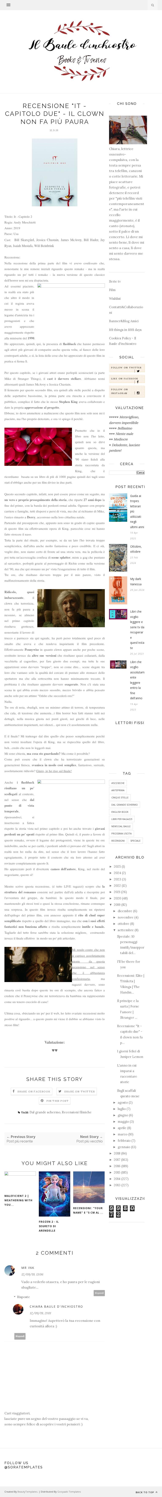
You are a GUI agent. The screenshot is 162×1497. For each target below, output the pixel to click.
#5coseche (117, 783)
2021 (117, 892)
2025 (117, 866)
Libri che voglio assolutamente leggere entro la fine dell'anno (137, 680)
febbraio (124, 1141)
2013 (117, 1185)
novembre (126, 917)
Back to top (145, 1492)
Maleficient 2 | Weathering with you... (18, 1200)
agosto (123, 1102)
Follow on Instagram (119, 391)
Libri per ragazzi (121, 819)
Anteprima (117, 790)
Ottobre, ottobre (136, 549)
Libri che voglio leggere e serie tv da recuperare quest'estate (137, 629)
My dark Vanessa (136, 581)
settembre (126, 930)
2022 (117, 886)
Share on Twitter (79, 1091)
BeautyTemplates (27, 1491)
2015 (117, 1172)
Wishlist (115, 299)
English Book (119, 811)
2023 (117, 879)
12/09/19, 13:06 (32, 1274)
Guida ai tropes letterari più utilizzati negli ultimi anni (137, 511)
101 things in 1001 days (125, 330)
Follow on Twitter (126, 367)
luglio (122, 1109)
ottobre (123, 924)
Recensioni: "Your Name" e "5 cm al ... (88, 1210)
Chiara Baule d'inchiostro (56, 1306)
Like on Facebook (124, 378)
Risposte (23, 1297)
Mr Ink (27, 1268)
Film (112, 290)
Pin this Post (57, 1100)
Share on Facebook (34, 1091)
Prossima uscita (121, 833)
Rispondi (99, 1293)
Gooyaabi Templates (69, 1491)
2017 (117, 1160)
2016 (117, 1166)
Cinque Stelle (119, 797)
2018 (117, 1153)
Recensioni (118, 840)
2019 (117, 905)
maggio (123, 1122)
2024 (117, 873)
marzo (122, 1134)
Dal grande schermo (45, 1112)
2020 (117, 898)
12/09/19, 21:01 (40, 1313)
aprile (122, 1128)
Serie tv (115, 281)
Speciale (135, 840)
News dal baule (121, 826)
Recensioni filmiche (77, 1112)
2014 (117, 1179)
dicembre (125, 911)
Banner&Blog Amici (124, 321)
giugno (123, 1115)
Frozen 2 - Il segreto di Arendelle (49, 1226)
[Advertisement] (126, 1292)
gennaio (124, 1147)
